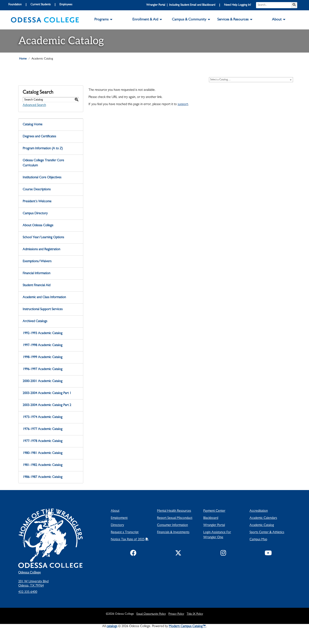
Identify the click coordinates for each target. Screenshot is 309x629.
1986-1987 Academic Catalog (42, 477)
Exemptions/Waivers (37, 261)
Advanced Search (34, 105)
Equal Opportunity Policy (151, 614)
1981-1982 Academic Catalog (42, 465)
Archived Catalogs (35, 321)
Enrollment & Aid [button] (145, 20)
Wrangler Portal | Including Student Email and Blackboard (180, 5)
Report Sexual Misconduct (174, 518)
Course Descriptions (37, 189)
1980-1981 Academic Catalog (42, 453)
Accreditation (259, 511)
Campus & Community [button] (189, 20)
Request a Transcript (125, 532)
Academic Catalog (262, 525)
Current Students (40, 4)
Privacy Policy (176, 614)
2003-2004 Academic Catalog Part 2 (47, 405)
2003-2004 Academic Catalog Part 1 (47, 393)
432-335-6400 (27, 592)
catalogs (112, 626)
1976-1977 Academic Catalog (42, 429)
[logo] (45, 20)
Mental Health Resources (174, 511)
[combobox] (251, 79)
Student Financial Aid (36, 285)
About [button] (277, 20)
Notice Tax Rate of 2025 (128, 539)
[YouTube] (268, 554)
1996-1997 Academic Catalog (42, 369)
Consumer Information (172, 525)
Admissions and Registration (41, 249)
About (115, 511)
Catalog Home (32, 124)
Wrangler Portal (214, 525)
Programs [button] (101, 20)
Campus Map (258, 539)
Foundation (15, 4)
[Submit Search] (294, 5)
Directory (117, 525)
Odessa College (29, 573)
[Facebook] (133, 554)
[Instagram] (223, 554)
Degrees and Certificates (39, 136)
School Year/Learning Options (43, 237)
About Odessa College (38, 225)
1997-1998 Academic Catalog (42, 345)
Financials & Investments (173, 532)
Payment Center (214, 511)
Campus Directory (35, 213)
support (183, 104)
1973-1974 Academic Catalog (42, 417)
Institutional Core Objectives (42, 177)
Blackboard (210, 518)
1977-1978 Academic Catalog (42, 441)
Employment (119, 518)
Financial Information (36, 273)
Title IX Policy (195, 614)
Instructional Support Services (43, 309)
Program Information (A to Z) (43, 148)
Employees (65, 4)
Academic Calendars (263, 518)
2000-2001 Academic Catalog (42, 381)
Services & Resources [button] (233, 20)
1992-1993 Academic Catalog (42, 333)
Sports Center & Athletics (267, 532)
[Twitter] (178, 554)
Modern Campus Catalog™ (187, 626)
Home (23, 58)
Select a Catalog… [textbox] (220, 79)
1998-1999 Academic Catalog (42, 357)
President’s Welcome (37, 201)
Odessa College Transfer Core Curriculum (43, 163)
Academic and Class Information (44, 297)
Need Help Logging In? (237, 5)
